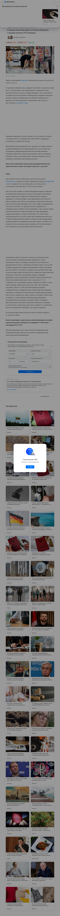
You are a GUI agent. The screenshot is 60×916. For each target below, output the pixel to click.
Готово (30, 467)
